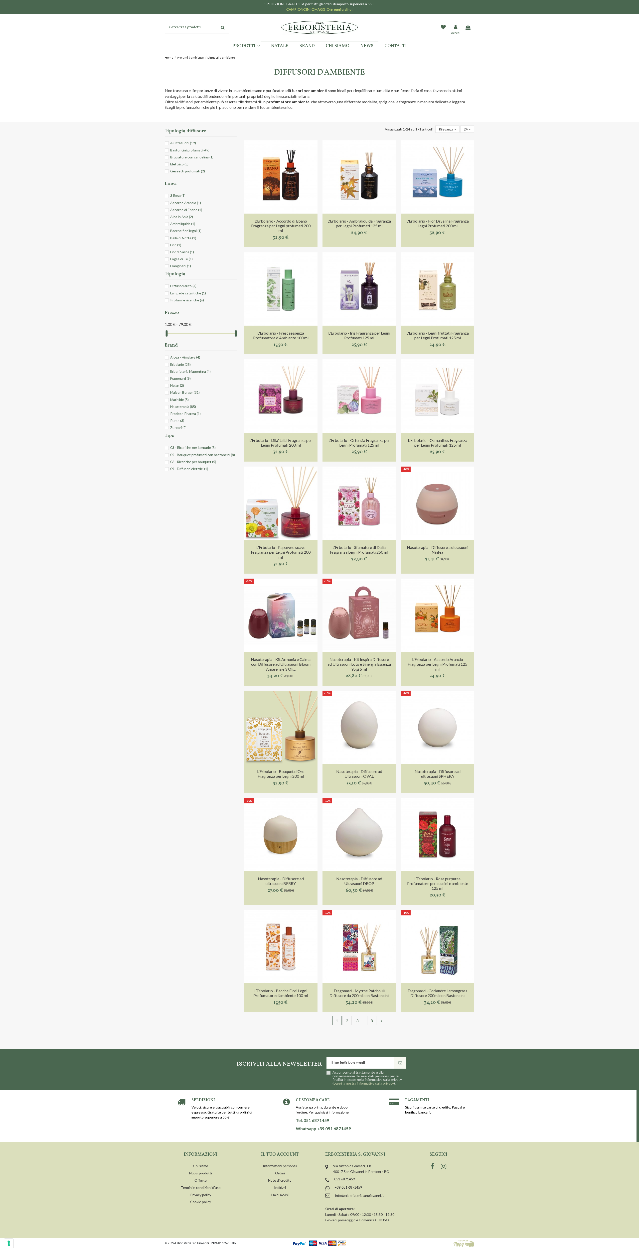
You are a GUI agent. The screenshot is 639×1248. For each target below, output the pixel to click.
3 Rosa (177, 195)
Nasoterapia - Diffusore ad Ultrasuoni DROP (359, 881)
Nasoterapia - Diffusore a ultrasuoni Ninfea (437, 549)
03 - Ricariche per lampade (193, 447)
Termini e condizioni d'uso (201, 1187)
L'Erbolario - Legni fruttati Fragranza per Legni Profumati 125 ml (437, 335)
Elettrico (179, 164)
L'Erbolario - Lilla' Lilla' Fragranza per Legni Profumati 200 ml (280, 442)
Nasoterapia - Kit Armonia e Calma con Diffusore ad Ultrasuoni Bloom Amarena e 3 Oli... (281, 664)
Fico (175, 245)
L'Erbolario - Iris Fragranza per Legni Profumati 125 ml (359, 335)
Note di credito (280, 1180)
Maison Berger (185, 392)
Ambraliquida (182, 224)
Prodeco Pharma (185, 413)
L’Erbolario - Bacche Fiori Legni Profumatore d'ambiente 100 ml (280, 993)
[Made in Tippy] (464, 1243)
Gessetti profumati (187, 171)
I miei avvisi (280, 1195)
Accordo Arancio (185, 203)
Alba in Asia (181, 217)
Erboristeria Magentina (190, 371)
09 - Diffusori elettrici (189, 469)
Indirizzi (280, 1187)
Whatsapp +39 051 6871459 (323, 1128)
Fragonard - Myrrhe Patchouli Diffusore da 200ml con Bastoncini (359, 993)
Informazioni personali (280, 1166)
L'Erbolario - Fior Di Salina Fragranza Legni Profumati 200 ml (437, 223)
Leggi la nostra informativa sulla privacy (363, 1083)
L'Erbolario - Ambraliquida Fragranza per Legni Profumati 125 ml (359, 223)
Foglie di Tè (181, 259)
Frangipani (180, 266)
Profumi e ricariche (187, 300)
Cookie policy (200, 1202)
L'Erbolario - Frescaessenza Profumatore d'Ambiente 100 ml (281, 335)
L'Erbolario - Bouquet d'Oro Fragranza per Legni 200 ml (281, 773)
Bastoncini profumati (189, 150)
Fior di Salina (182, 252)
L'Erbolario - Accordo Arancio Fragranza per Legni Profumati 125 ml (437, 664)
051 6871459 (344, 1179)
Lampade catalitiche (188, 293)
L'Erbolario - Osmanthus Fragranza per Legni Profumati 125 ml (437, 442)
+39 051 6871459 (348, 1187)
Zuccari (178, 427)
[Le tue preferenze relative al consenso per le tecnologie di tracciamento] (8, 1243)
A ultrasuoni (183, 143)
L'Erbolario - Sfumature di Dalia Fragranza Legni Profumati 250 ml (359, 549)
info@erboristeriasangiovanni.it (359, 1195)
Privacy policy (200, 1195)
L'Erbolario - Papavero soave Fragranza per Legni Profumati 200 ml (281, 552)
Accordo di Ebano (186, 210)
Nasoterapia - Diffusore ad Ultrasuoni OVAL (359, 773)
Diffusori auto (183, 286)
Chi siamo (200, 1166)
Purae (177, 420)
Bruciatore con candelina (191, 157)
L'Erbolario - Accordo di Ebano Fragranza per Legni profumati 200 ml (281, 226)
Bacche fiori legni (185, 231)
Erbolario (180, 364)
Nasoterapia (183, 406)
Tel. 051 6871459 (312, 1120)
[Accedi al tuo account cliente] (456, 27)
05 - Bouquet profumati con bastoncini (202, 455)
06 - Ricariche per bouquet (193, 462)
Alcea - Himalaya (185, 357)
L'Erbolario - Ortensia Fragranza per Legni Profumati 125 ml (359, 442)
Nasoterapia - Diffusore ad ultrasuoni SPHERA (438, 773)
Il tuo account (280, 1154)
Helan (177, 385)
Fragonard (180, 378)
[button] (246, 46)
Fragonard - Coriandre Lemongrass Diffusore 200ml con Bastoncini (437, 993)
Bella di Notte (183, 238)
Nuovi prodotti (200, 1173)
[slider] (166, 333)
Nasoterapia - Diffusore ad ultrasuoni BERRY (281, 881)
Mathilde (179, 399)
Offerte (200, 1180)
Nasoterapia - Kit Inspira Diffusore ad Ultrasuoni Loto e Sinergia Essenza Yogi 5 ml (359, 664)
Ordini (280, 1173)
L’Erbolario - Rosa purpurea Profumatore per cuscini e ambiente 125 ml (437, 883)
